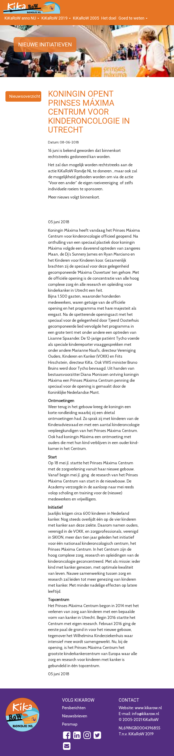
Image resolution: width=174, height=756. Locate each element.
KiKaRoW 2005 (86, 18)
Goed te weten (131, 18)
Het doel (108, 18)
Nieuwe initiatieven (45, 44)
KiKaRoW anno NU (21, 18)
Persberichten (74, 707)
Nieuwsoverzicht (24, 96)
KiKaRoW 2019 (54, 18)
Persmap (69, 724)
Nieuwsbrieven (74, 715)
